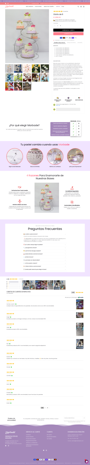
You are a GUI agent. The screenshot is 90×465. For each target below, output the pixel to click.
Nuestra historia (29, 436)
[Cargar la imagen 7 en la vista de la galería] (18, 77)
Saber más (58, 105)
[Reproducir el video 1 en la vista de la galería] (27, 86)
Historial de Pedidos (51, 436)
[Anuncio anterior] (29, 3)
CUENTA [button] (49, 432)
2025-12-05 (9, 315)
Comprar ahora (68, 33)
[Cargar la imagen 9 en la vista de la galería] (36, 77)
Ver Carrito (49, 438)
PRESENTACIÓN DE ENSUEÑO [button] (11, 437)
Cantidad (55, 23)
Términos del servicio (60, 463)
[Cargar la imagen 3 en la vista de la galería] (27, 68)
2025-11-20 (9, 365)
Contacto (28, 434)
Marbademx (14, 463)
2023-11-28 (9, 341)
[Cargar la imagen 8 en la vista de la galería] (27, 77)
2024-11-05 (9, 401)
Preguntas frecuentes (31, 440)
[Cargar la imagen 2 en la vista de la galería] (18, 68)
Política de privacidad (51, 463)
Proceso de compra (31, 438)
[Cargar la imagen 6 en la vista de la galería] (9, 77)
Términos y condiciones (31, 442)
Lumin (31, 463)
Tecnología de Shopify (21, 463)
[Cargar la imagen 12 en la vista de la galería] (18, 86)
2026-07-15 (9, 302)
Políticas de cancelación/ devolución (32, 445)
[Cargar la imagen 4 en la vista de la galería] (36, 68)
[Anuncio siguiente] (60, 3)
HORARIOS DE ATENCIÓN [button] (76, 432)
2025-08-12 (9, 373)
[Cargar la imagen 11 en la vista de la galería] (9, 86)
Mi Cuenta (49, 434)
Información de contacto (76, 463)
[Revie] (80, 297)
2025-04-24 (9, 390)
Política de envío (68, 463)
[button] (38, 6)
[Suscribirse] (84, 418)
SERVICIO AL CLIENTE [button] (33, 432)
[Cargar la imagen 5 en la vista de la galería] (45, 68)
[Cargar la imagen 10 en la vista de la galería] (45, 77)
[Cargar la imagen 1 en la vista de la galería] (9, 68)
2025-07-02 (9, 382)
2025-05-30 (9, 325)
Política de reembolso (42, 463)
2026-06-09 (9, 354)
